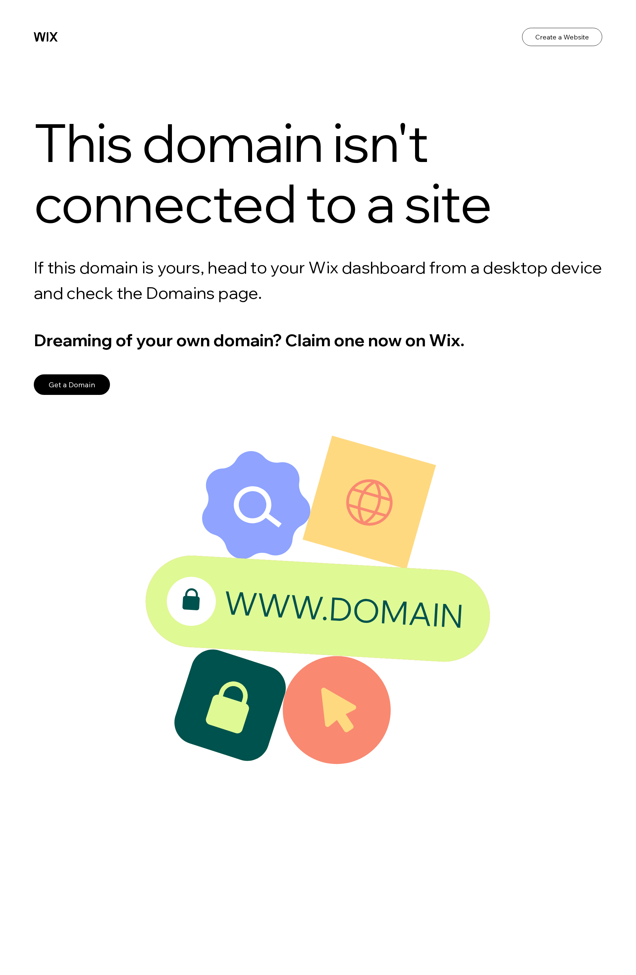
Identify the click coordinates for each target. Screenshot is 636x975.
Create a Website (562, 37)
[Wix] (46, 36)
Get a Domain (72, 384)
